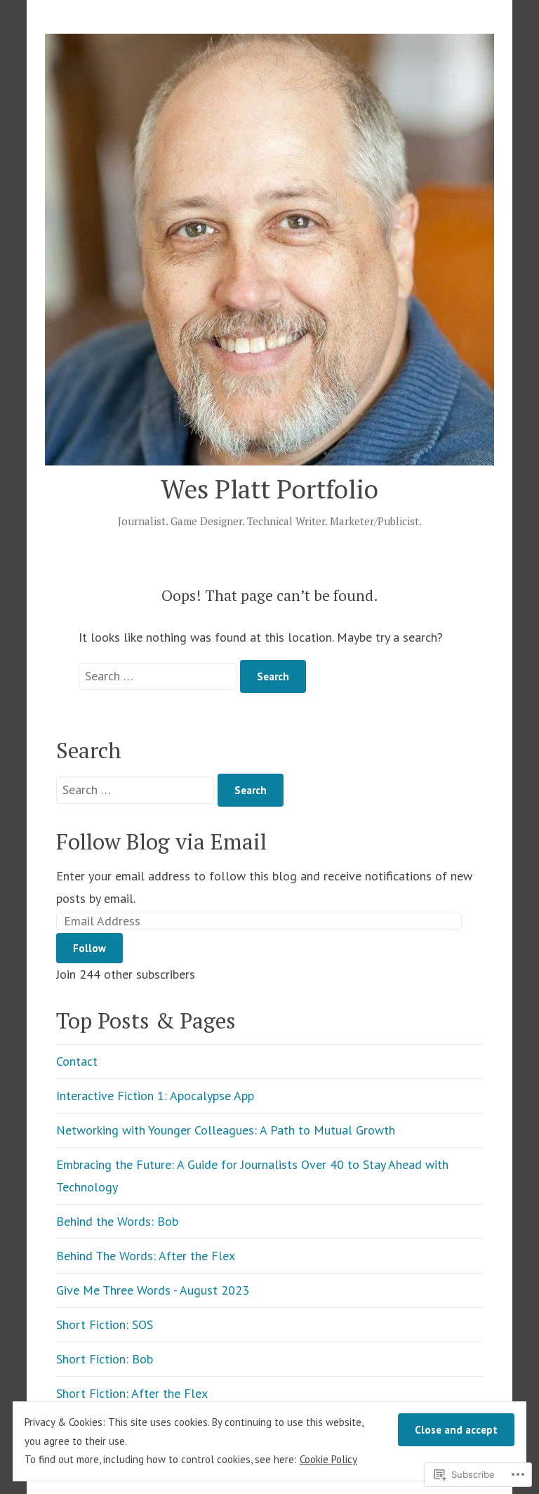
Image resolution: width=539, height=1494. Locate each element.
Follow (89, 948)
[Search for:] (159, 676)
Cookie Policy (328, 1459)
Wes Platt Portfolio (269, 488)
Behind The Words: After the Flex (145, 1256)
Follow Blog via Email (161, 841)
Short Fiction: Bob (104, 1359)
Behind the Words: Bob (117, 1221)
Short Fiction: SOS (104, 1324)
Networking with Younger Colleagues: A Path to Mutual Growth (225, 1130)
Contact (77, 1061)
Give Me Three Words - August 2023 (152, 1290)
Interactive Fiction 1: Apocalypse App (155, 1096)
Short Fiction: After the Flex (132, 1393)
